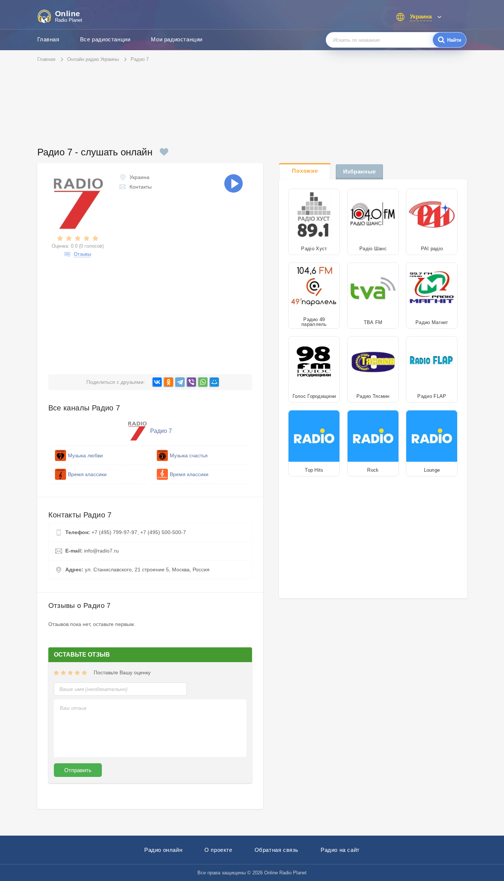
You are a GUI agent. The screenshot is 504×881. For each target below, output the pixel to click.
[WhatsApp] (203, 382)
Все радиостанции (105, 39)
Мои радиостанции (177, 39)
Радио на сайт (340, 850)
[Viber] (191, 382)
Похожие (305, 171)
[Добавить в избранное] (164, 152)
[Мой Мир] (214, 382)
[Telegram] (180, 382)
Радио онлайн (163, 850)
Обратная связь (276, 850)
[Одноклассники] (168, 382)
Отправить (78, 770)
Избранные (359, 171)
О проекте (218, 850)
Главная (48, 39)
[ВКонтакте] (157, 382)
